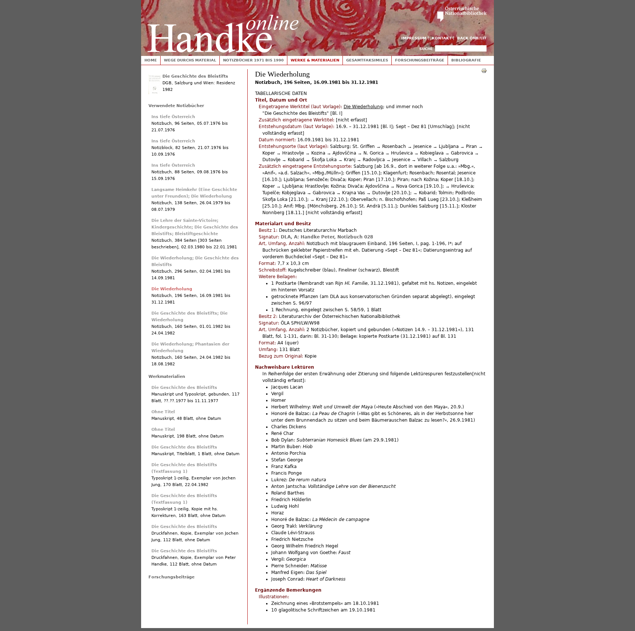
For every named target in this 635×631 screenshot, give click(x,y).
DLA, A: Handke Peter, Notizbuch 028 (327, 237)
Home (150, 60)
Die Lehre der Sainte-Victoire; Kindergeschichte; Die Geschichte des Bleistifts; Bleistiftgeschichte (194, 227)
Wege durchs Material (190, 60)
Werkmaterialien (166, 376)
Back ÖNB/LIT (472, 38)
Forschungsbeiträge (419, 60)
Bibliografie (466, 60)
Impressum (413, 38)
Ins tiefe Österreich (173, 116)
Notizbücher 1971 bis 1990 (253, 60)
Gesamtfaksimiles (367, 60)
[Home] (223, 26)
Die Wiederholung (171, 289)
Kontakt (442, 38)
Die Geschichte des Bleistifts (195, 76)
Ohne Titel (163, 412)
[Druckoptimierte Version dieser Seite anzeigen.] (484, 70)
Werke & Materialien (315, 60)
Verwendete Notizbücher (176, 105)
